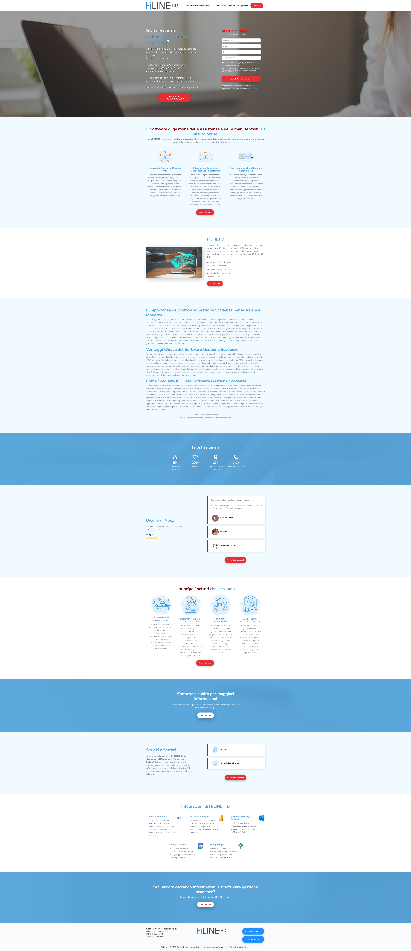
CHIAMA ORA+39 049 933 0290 (174, 97)
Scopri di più (214, 283)
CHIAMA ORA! (252, 931)
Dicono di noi (220, 5)
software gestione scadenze (199, 5)
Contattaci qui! (205, 715)
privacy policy (256, 62)
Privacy (246, 947)
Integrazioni (243, 5)
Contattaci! (256, 5)
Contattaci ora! (205, 212)
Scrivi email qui (252, 939)
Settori (232, 5)
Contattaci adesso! (235, 560)
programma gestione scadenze (218, 417)
